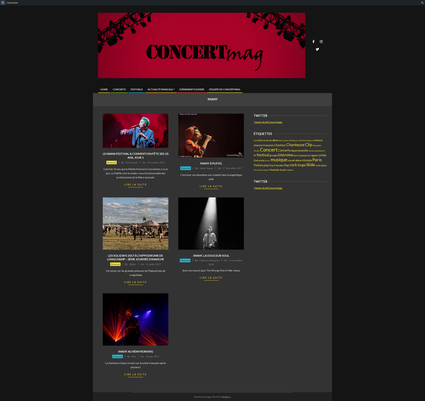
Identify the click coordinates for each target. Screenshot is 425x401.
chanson (318, 140)
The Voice (258, 170)
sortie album (321, 165)
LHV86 (322, 155)
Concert (268, 149)
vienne (266, 170)
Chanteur (280, 145)
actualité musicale (263, 140)
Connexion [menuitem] (12, 2)
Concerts (185, 168)
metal (261, 160)
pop (266, 165)
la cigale (312, 155)
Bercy (281, 140)
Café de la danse (305, 140)
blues (286, 140)
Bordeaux (294, 140)
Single (302, 165)
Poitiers (258, 165)
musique (279, 159)
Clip (308, 144)
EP (255, 155)
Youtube (274, 169)
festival (263, 154)
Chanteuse (295, 145)
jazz (296, 155)
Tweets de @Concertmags (268, 122)
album (275, 140)
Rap (286, 165)
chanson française (264, 145)
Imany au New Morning (135, 351)
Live (256, 160)
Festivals (111, 162)
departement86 (299, 150)
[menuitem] (3, 2)
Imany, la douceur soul (211, 255)
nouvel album (295, 160)
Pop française (276, 165)
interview (285, 155)
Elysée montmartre (317, 151)
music (267, 160)
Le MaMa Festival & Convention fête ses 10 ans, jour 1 (135, 155)
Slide (310, 164)
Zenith (283, 169)
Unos (209, 396)
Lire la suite (135, 184)
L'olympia (302, 155)
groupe (274, 155)
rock (293, 165)
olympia (307, 160)
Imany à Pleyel (211, 163)
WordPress (226, 396)
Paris (317, 159)
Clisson (256, 151)
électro (290, 170)
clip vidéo (317, 145)
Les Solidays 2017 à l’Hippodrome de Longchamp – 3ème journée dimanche (135, 257)
